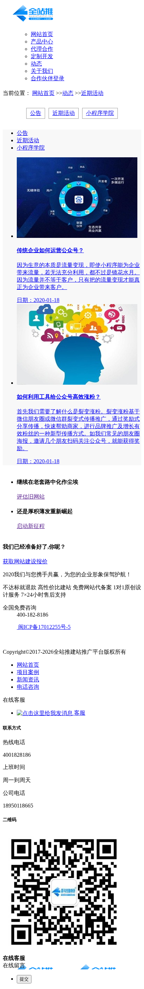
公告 (35, 113)
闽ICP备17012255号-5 (44, 627)
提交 (24, 979)
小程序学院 (100, 113)
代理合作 (42, 49)
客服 (79, 713)
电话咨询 (28, 687)
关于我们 (42, 71)
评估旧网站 (31, 497)
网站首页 (42, 34)
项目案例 (28, 672)
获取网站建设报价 (25, 561)
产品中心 (42, 41)
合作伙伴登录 (47, 78)
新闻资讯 (28, 679)
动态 (36, 64)
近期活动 (92, 93)
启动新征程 (31, 526)
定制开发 (42, 56)
